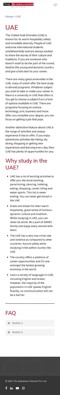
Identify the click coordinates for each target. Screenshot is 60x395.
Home (9, 16)
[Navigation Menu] (55, 4)
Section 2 (17, 332)
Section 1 (17, 323)
